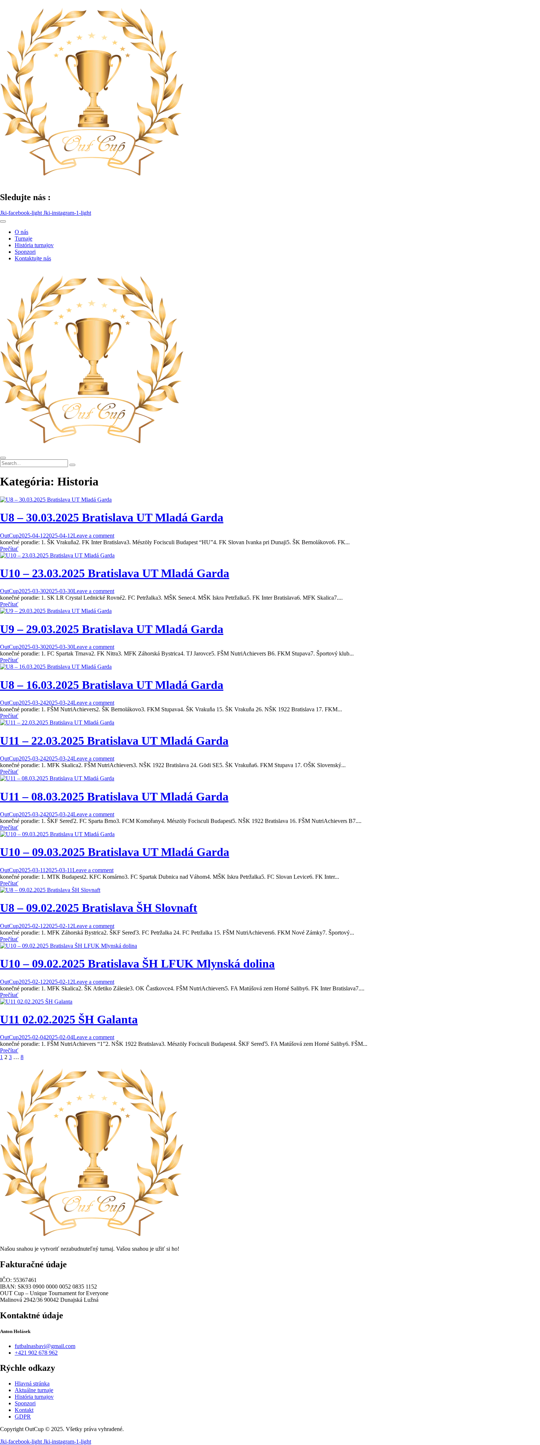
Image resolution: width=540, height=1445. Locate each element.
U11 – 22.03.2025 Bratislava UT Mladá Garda (114, 740)
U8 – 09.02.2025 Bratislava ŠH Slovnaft (98, 907)
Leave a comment (93, 535)
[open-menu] (3, 221)
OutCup (9, 535)
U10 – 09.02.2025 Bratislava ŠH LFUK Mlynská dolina (137, 963)
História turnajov (34, 245)
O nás (21, 232)
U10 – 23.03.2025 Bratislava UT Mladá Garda (114, 573)
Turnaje (23, 238)
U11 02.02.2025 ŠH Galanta (69, 1019)
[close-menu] (3, 458)
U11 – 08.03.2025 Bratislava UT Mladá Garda (114, 796)
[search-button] (72, 465)
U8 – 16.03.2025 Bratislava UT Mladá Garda (111, 684)
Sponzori (25, 252)
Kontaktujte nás (33, 258)
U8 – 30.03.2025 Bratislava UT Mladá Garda (111, 517)
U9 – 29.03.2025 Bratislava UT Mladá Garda (111, 629)
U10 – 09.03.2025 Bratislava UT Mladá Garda (114, 852)
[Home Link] (92, 449)
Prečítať (9, 549)
